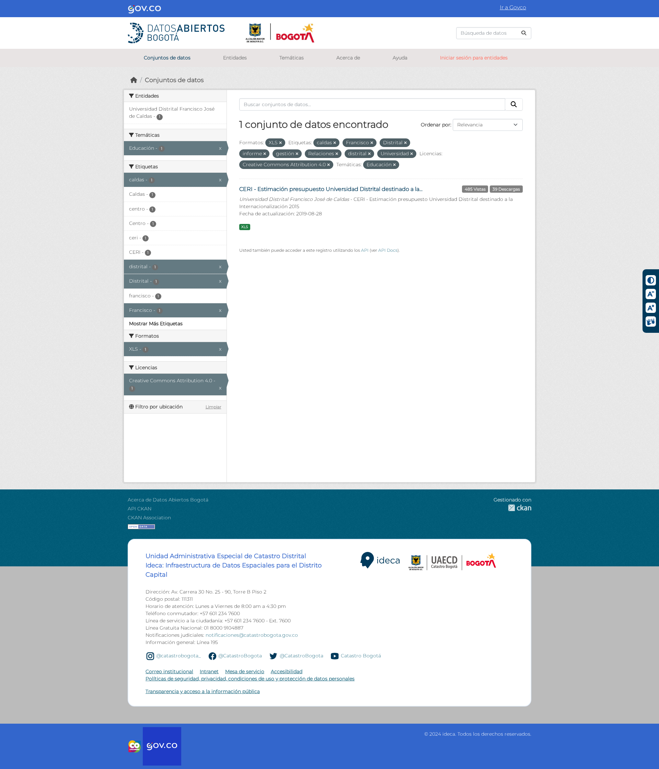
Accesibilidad (286, 671)
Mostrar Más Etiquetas (156, 323)
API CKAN (139, 509)
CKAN (512, 507)
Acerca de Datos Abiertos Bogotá (168, 500)
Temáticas (291, 58)
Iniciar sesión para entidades (474, 58)
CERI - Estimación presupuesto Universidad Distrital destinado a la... (331, 189)
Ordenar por (435, 125)
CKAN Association (149, 517)
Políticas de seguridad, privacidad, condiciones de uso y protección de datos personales (250, 679)
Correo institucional (169, 671)
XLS (244, 227)
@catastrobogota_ (178, 656)
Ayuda (400, 58)
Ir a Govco (513, 7)
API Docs (387, 250)
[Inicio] (133, 79)
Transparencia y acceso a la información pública (203, 691)
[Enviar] (524, 33)
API (365, 250)
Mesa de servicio (244, 671)
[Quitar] (280, 142)
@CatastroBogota (240, 656)
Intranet (209, 671)
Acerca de (348, 58)
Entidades (235, 58)
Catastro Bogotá (361, 656)
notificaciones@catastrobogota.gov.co (252, 635)
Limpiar (213, 406)
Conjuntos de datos (167, 58)
